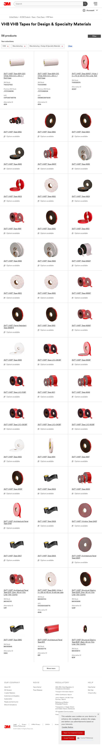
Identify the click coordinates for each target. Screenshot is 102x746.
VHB (4, 46)
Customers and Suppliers (11, 696)
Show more (51, 668)
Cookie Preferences (19, 726)
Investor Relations (9, 693)
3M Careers (8, 690)
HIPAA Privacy (35, 724)
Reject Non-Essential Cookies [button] (73, 733)
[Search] (85, 4)
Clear (70, 46)
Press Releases (37, 690)
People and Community (11, 702)
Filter (94, 36)
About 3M (7, 687)
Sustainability (8, 699)
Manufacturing (18, 46)
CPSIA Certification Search (63, 694)
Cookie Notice (67, 727)
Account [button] (90, 11)
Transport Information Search (64, 692)
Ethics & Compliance (10, 705)
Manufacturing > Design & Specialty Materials (45, 46)
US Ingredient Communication (64, 711)
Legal (15, 724)
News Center (37, 687)
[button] (85, 738)
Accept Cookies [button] (69, 738)
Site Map (90, 690)
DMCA (47, 724)
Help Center (91, 687)
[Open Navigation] (95, 4)
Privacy (24, 724)
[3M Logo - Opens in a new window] (7, 4)
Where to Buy (92, 693)
